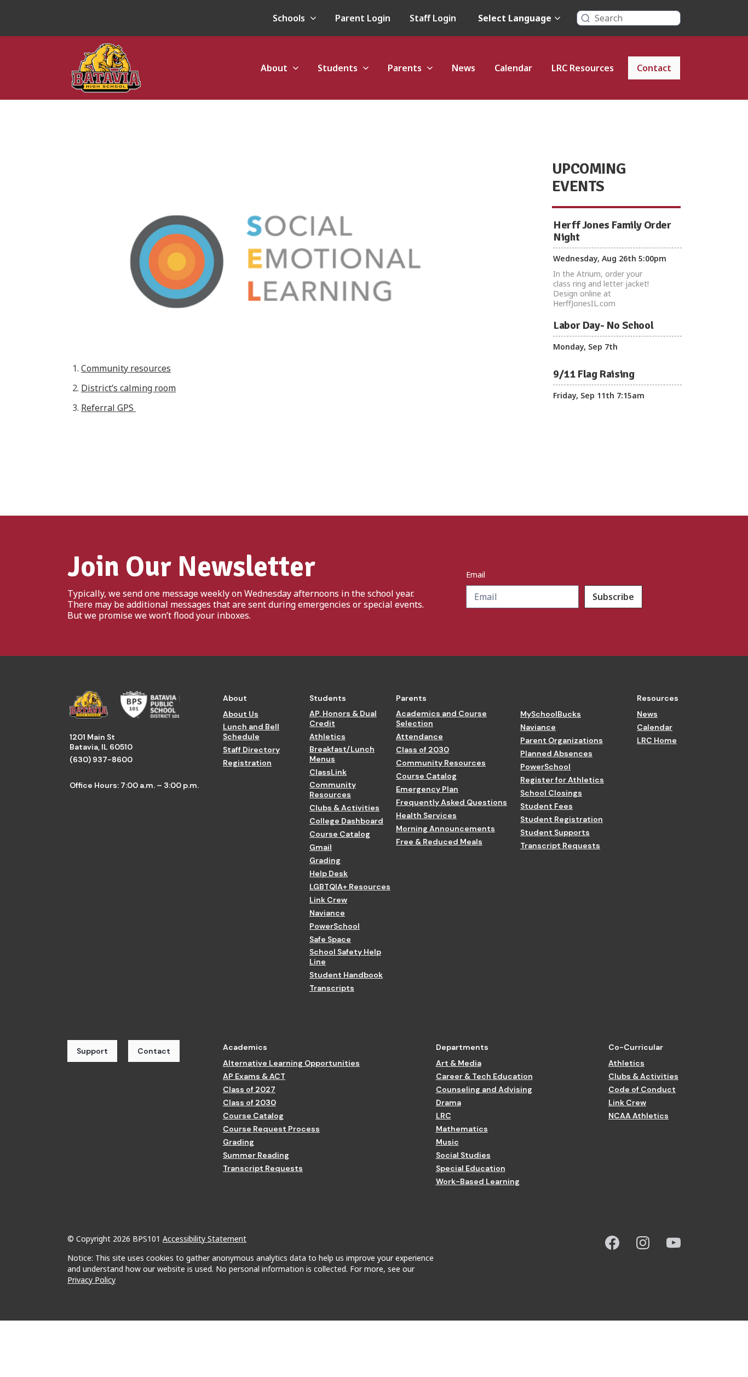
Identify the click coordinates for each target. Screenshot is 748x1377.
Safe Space (330, 939)
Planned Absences (556, 753)
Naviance (327, 913)
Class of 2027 (249, 1089)
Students (327, 698)
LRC (443, 1116)
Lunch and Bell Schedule (251, 731)
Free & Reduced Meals (439, 842)
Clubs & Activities (344, 808)
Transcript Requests (560, 845)
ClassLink (328, 772)
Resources (657, 698)
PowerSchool (334, 926)
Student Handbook (346, 975)
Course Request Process (271, 1129)
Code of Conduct (642, 1089)
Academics (245, 1047)
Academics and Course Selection (441, 718)
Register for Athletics (562, 780)
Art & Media (458, 1063)
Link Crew (328, 900)
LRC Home (657, 740)
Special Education (470, 1168)
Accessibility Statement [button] (204, 1238)
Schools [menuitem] (289, 18)
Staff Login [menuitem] (433, 18)
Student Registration (561, 819)
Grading (325, 860)
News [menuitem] (463, 68)
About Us (240, 714)
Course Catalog (339, 834)
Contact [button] (153, 1051)
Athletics (327, 736)
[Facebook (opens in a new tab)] (612, 1243)
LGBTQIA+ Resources (349, 887)
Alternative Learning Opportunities (291, 1063)
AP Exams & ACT (254, 1076)
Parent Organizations (561, 740)
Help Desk (328, 873)
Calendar (654, 727)
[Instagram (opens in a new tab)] (642, 1242)
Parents (411, 698)
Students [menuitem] (338, 68)
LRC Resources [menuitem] (582, 68)
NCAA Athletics (638, 1116)
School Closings (551, 793)
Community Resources (332, 789)
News (647, 714)
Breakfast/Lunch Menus (342, 754)
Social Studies (463, 1155)
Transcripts (331, 988)
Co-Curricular (635, 1047)
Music (447, 1142)
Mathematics (462, 1129)
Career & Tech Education (484, 1076)
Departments (462, 1047)
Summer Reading (256, 1155)
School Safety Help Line (345, 957)
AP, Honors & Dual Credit (343, 718)
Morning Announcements (445, 828)
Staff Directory (251, 750)
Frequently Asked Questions (451, 802)
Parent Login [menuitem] (362, 18)
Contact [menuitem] (654, 68)
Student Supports (555, 832)
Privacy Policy (91, 1280)
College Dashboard (346, 821)
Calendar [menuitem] (513, 68)
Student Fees (546, 806)
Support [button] (92, 1051)
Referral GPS (108, 408)
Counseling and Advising (484, 1089)
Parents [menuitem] (405, 68)
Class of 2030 (422, 750)
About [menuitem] (274, 68)
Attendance (419, 736)
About (235, 698)
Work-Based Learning (478, 1181)
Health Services (426, 815)
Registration (247, 763)
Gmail (320, 847)
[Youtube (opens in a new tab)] (673, 1243)
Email (475, 575)
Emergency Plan (427, 789)
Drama (448, 1102)
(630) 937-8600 (101, 759)
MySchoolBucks (550, 714)
